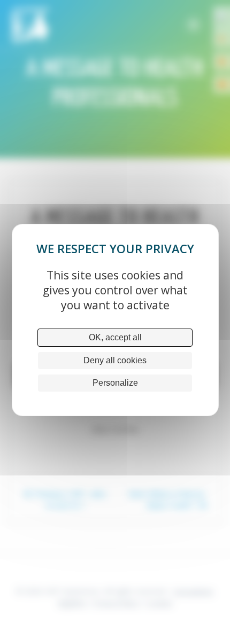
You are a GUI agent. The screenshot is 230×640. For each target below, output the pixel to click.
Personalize (115, 382)
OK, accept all (115, 337)
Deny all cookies (115, 360)
